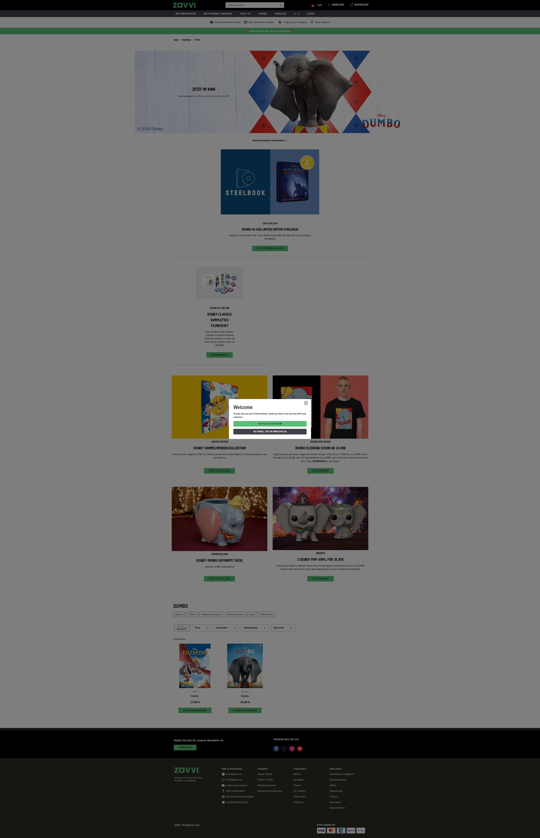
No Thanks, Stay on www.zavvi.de (270, 431)
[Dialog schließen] (306, 403)
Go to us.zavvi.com (270, 424)
